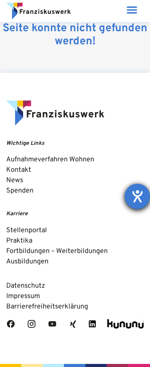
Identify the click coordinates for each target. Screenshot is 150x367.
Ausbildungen (27, 261)
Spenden (19, 190)
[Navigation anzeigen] (132, 11)
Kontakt (18, 170)
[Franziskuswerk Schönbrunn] (38, 11)
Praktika (19, 240)
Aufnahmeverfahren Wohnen (50, 159)
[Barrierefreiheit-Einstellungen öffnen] (137, 196)
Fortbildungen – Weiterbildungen (57, 251)
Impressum (23, 296)
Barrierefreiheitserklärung (47, 306)
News (14, 180)
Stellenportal (26, 230)
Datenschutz (25, 286)
